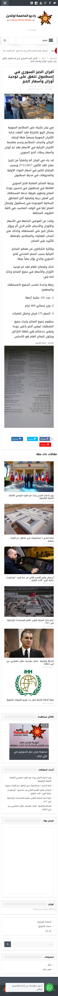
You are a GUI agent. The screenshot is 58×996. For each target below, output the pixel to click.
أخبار (31, 86)
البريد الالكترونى (33, 89)
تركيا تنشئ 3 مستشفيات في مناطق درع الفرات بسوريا (32, 539)
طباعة (46, 89)
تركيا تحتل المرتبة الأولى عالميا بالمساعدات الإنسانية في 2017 (30, 621)
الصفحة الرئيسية (44, 900)
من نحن (48, 909)
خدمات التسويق (44, 905)
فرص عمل (47, 948)
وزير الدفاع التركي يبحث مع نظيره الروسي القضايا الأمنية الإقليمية (31, 496)
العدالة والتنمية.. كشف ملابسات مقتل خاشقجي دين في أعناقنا (30, 662)
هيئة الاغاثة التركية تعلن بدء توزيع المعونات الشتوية (30, 700)
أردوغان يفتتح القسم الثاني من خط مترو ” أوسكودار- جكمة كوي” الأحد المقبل (30, 579)
